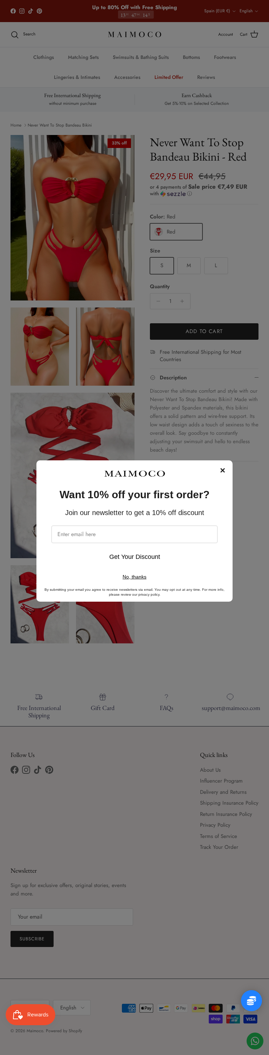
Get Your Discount (134, 556)
